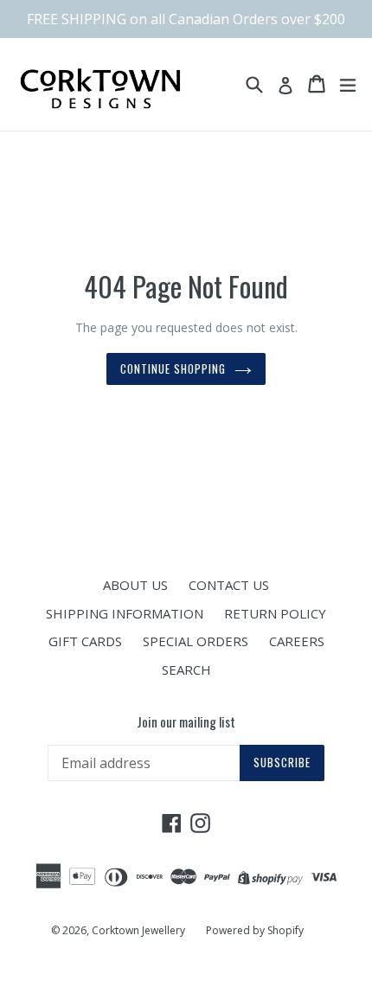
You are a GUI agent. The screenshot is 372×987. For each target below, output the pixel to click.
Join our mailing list (186, 721)
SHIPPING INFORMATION (124, 613)
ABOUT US (135, 584)
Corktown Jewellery (138, 930)
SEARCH (186, 669)
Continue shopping (173, 368)
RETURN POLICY (275, 613)
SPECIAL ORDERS (195, 641)
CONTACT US (229, 584)
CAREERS (296, 641)
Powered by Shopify (255, 930)
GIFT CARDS (85, 641)
